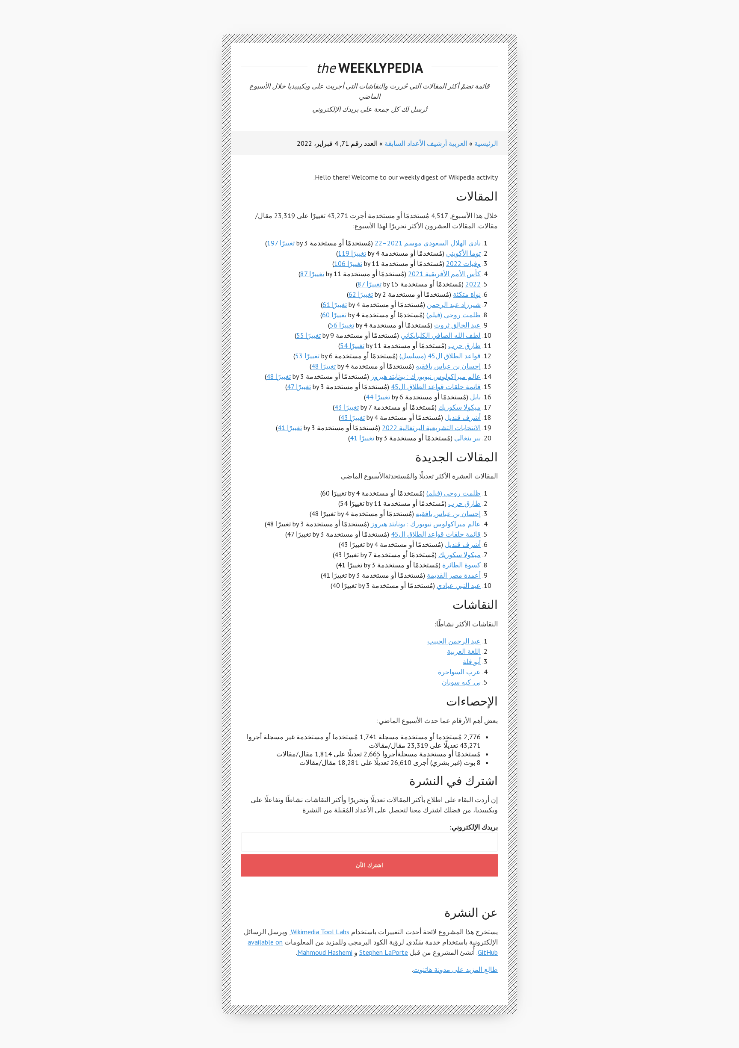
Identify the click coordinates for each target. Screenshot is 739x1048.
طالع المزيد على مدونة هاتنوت (455, 969)
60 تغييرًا (334, 314)
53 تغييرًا (307, 355)
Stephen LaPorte (383, 952)
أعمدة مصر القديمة (454, 575)
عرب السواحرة (459, 671)
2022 (473, 284)
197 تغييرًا (281, 243)
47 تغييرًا (299, 386)
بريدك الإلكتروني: (474, 827)
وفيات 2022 (463, 263)
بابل (475, 397)
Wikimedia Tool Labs (320, 931)
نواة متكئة (467, 294)
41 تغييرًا (290, 427)
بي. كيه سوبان (461, 682)
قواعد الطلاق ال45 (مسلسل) (440, 355)
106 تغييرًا (348, 263)
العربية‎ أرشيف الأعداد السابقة (425, 143)
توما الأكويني (463, 253)
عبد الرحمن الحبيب (454, 641)
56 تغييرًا (342, 325)
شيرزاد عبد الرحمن (454, 304)
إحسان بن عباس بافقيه (448, 366)
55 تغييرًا (308, 335)
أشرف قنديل (463, 417)
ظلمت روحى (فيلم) (453, 314)
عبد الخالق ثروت (457, 325)
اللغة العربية (464, 651)
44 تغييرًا (378, 397)
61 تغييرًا (334, 304)
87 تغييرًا (312, 273)
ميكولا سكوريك (459, 407)
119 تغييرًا (352, 253)
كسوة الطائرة (461, 565)
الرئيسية (486, 143)
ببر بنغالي (467, 438)
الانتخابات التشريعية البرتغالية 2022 (431, 427)
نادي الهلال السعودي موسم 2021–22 (428, 243)
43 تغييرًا (346, 407)
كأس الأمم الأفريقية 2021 (444, 273)
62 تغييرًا (361, 294)
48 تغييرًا (323, 366)
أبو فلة (472, 661)
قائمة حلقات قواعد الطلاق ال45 (436, 386)
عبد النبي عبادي (459, 585)
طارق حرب (464, 345)
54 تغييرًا (352, 345)
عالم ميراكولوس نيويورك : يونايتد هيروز (426, 376)
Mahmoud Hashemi (324, 952)
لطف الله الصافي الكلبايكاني (441, 335)
